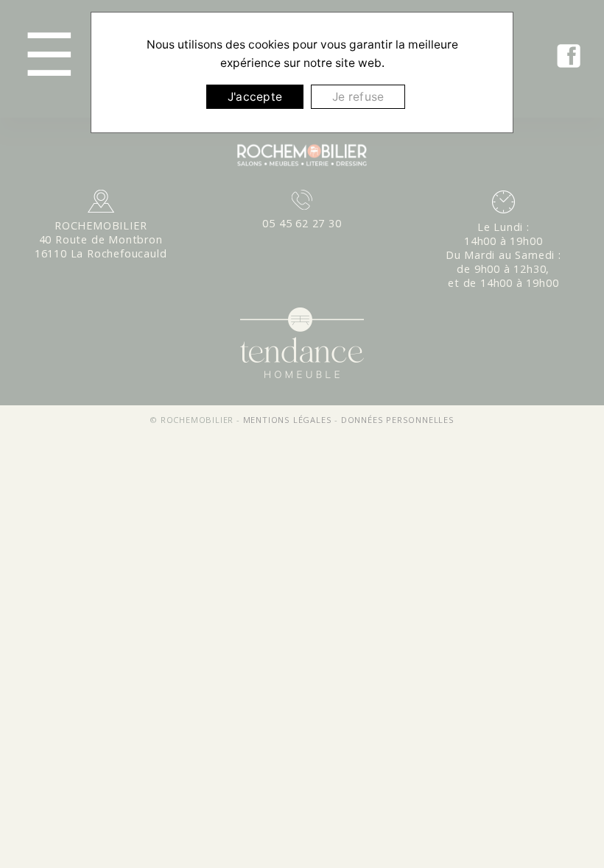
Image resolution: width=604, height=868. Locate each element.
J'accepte (255, 97)
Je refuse (358, 97)
